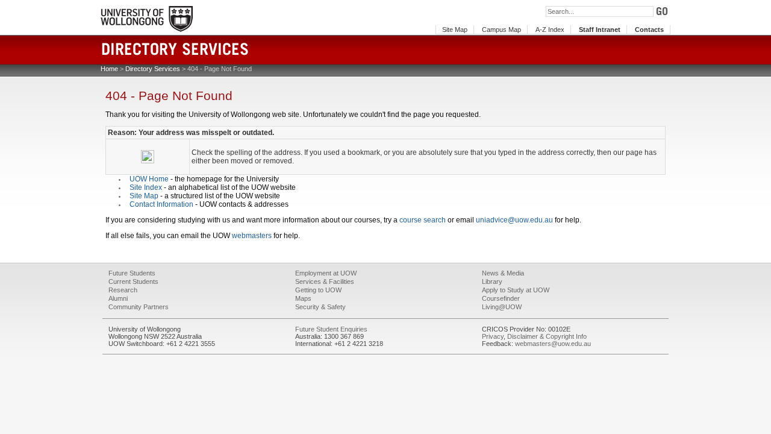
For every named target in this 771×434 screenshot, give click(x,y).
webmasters (252, 235)
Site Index (146, 187)
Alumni (118, 298)
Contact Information (161, 204)
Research (122, 290)
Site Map (454, 29)
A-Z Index (549, 29)
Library (492, 281)
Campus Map (501, 29)
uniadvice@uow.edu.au (514, 220)
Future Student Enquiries (331, 329)
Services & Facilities (324, 281)
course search (422, 220)
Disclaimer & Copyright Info (547, 336)
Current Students (133, 281)
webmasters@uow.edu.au (553, 343)
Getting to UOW (318, 290)
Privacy (493, 336)
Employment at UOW (326, 273)
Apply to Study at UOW (515, 290)
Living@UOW (502, 306)
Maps (303, 298)
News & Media (503, 273)
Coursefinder (501, 298)
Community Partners (138, 306)
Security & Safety (320, 306)
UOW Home (149, 179)
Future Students (131, 273)
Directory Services (152, 68)
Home (109, 68)
